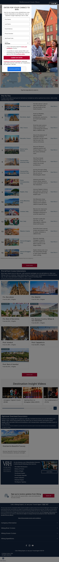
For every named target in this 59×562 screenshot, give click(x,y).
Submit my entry (16, 58)
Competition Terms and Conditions (12, 61)
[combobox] (17, 43)
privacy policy (21, 54)
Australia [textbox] (7, 43)
